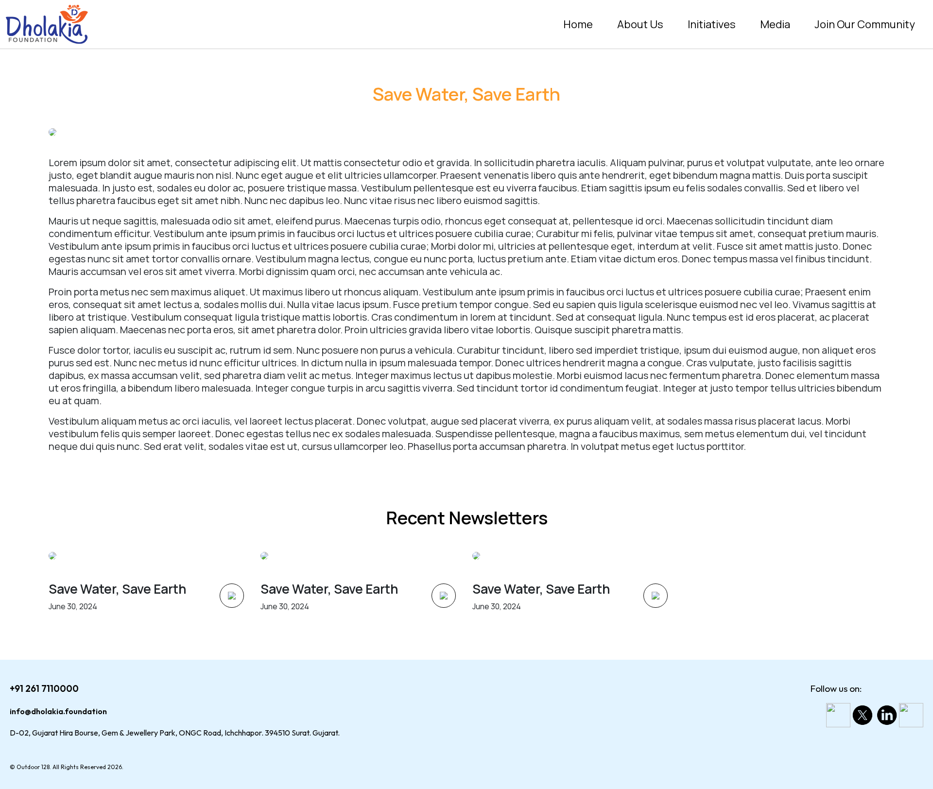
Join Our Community (864, 24)
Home (578, 24)
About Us (640, 24)
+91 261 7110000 (44, 688)
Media (775, 24)
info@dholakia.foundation (58, 711)
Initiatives (712, 24)
